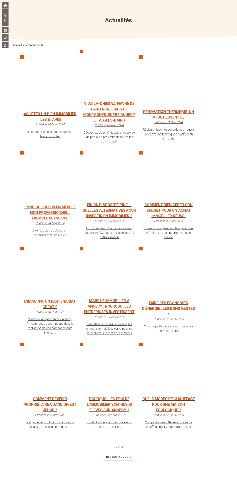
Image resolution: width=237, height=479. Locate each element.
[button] (20, 17)
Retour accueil (118, 456)
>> (122, 447)
